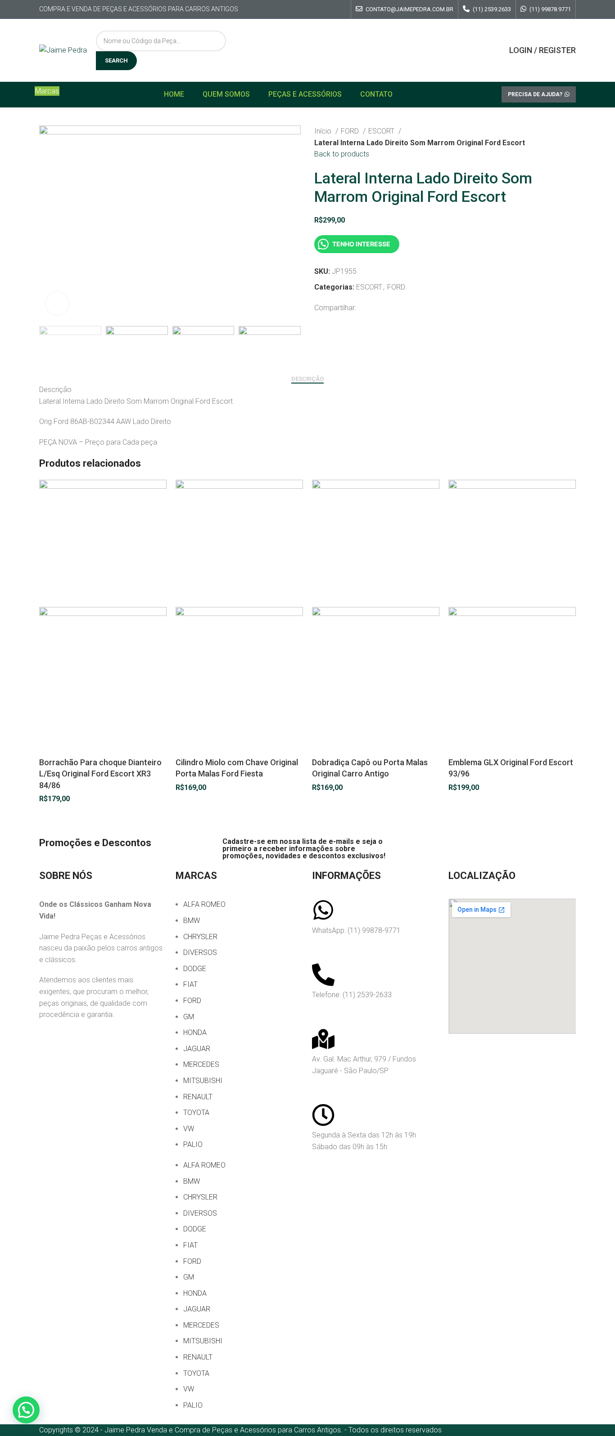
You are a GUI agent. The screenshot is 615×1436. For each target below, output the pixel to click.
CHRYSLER (200, 936)
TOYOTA (196, 1112)
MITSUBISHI (202, 1080)
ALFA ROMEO (204, 904)
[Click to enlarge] (57, 303)
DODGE (194, 968)
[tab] (307, 379)
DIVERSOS (200, 952)
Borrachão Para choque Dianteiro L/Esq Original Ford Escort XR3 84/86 (100, 773)
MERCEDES (201, 1064)
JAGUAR (196, 1048)
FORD (351, 131)
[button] (26, 1409)
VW (188, 1128)
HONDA (195, 1032)
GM (188, 1016)
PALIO (193, 1144)
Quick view (50, 745)
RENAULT (198, 1097)
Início (323, 131)
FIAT (190, 984)
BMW (191, 920)
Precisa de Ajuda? (535, 94)
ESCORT (382, 131)
